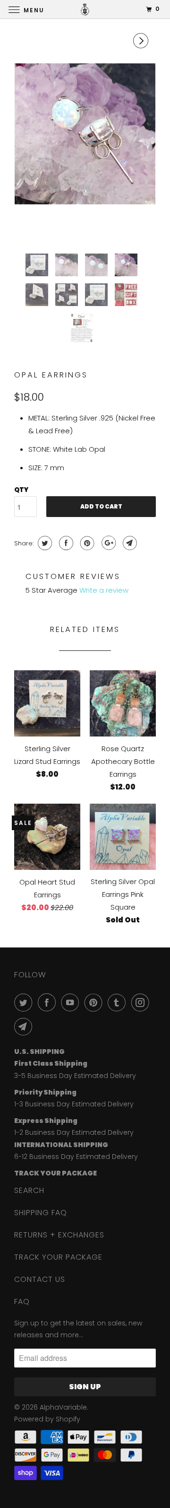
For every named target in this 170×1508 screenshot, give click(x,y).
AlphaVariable (63, 1407)
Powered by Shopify (47, 1419)
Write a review (103, 590)
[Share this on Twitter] (43, 543)
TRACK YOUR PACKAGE (58, 1257)
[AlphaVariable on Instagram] (142, 1002)
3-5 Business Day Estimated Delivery (75, 1075)
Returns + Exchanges (59, 1234)
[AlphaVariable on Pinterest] (95, 1002)
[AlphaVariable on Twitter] (25, 1002)
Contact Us (39, 1279)
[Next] (142, 40)
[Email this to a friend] (128, 543)
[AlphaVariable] (85, 9)
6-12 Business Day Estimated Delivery (76, 1156)
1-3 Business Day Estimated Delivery (74, 1104)
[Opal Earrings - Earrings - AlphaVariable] (85, 134)
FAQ (22, 1301)
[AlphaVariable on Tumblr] (118, 1002)
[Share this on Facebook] (65, 543)
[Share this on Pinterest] (86, 543)
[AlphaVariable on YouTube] (72, 1002)
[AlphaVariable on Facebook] (49, 1002)
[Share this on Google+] (107, 543)
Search (29, 1190)
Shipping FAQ (40, 1212)
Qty (21, 489)
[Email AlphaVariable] (25, 1026)
